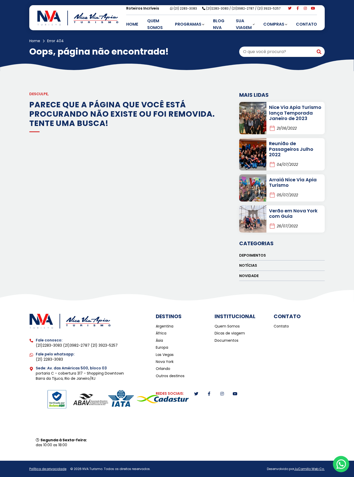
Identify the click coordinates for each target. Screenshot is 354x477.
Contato (306, 24)
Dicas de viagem (230, 333)
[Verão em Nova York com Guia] (252, 219)
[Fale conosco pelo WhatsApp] (341, 464)
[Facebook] (297, 8)
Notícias (248, 265)
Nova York (165, 362)
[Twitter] (290, 8)
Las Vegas (165, 355)
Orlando (163, 369)
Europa (162, 347)
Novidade (249, 275)
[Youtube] (313, 8)
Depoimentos (252, 255)
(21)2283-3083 (217, 8)
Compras (273, 24)
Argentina (164, 326)
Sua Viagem (244, 24)
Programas (188, 24)
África (161, 333)
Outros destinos (170, 376)
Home (132, 24)
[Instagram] (305, 8)
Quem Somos (155, 24)
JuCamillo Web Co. (309, 469)
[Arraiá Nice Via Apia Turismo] (252, 188)
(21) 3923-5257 (269, 8)
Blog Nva (218, 24)
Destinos (169, 316)
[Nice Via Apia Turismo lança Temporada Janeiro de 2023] (252, 118)
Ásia (159, 340)
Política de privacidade (47, 469)
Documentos (226, 340)
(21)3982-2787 (243, 8)
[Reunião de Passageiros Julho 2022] (252, 154)
